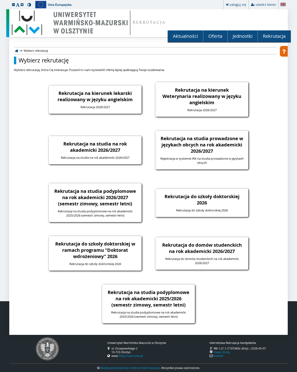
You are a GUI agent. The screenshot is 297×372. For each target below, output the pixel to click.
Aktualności (185, 36)
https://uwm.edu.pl (131, 356)
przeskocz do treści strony (1, 1)
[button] (13, 4)
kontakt (218, 356)
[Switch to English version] (283, 4)
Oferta (215, 36)
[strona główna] (17, 50)
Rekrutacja (274, 36)
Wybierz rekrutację (44, 60)
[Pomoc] (284, 51)
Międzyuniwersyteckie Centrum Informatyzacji (130, 368)
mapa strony (222, 352)
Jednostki (242, 36)
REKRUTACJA (149, 23)
